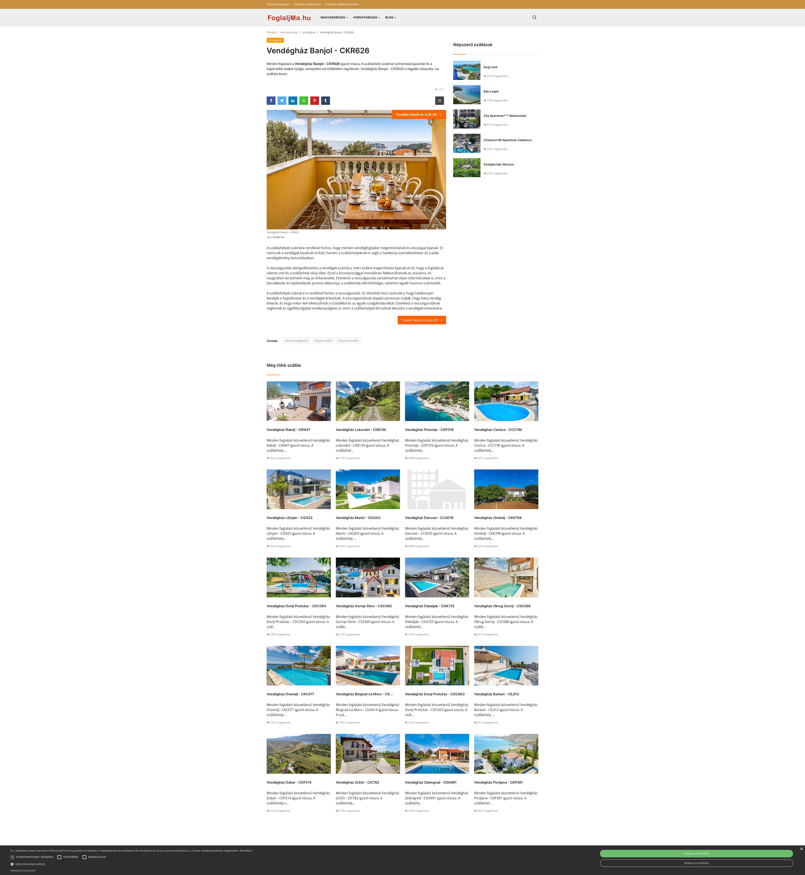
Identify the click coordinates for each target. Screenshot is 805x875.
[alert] (402, 860)
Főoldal (271, 32)
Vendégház (309, 32)
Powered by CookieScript (23, 870)
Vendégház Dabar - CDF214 (289, 782)
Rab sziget (491, 91)
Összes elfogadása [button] (696, 853)
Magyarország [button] (333, 17)
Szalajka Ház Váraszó (499, 164)
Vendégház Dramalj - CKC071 (290, 694)
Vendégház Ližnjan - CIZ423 (289, 518)
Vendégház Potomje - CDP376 (429, 430)
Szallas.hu (278, 237)
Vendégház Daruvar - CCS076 (429, 518)
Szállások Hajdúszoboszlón (341, 4)
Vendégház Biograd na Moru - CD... (364, 694)
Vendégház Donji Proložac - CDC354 (296, 606)
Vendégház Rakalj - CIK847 (288, 430)
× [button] (801, 849)
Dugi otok (490, 67)
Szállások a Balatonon (307, 4)
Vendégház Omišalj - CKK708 (498, 518)
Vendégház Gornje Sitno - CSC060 (364, 606)
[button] (12, 857)
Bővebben (246, 850)
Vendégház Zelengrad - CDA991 (431, 782)
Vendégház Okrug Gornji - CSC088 (502, 606)
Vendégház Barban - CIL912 (496, 694)
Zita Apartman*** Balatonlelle (505, 115)
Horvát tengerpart (278, 4)
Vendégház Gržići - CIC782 (357, 782)
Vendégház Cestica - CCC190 (498, 430)
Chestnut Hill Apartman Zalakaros (508, 140)
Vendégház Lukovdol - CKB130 (361, 430)
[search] (534, 17)
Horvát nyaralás (348, 340)
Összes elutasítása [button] (696, 863)
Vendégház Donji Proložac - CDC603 (435, 694)
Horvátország (288, 32)
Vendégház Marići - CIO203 (358, 518)
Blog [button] (389, 17)
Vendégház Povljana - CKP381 (498, 782)
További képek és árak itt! (417, 114)
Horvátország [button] (365, 17)
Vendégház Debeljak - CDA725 (429, 606)
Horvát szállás (323, 340)
